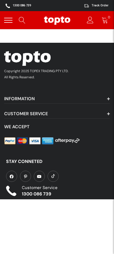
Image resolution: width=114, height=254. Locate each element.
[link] (11, 176)
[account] (90, 20)
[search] (22, 20)
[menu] (8, 20)
